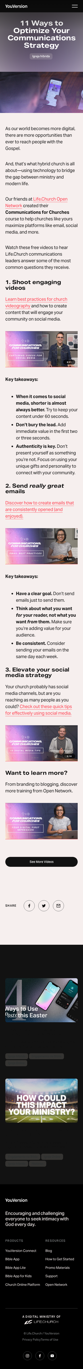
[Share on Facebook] (29, 905)
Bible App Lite (15, 1268)
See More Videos (42, 862)
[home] (16, 6)
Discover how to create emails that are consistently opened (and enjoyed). (39, 509)
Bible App (12, 1259)
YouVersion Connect (20, 1251)
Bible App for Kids (18, 1276)
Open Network (56, 1284)
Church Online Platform (22, 1284)
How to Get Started (59, 1259)
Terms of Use (49, 1339)
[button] (75, 6)
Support (51, 1276)
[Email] (58, 905)
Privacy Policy (31, 1339)
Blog (48, 1251)
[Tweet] (44, 905)
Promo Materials (57, 1268)
